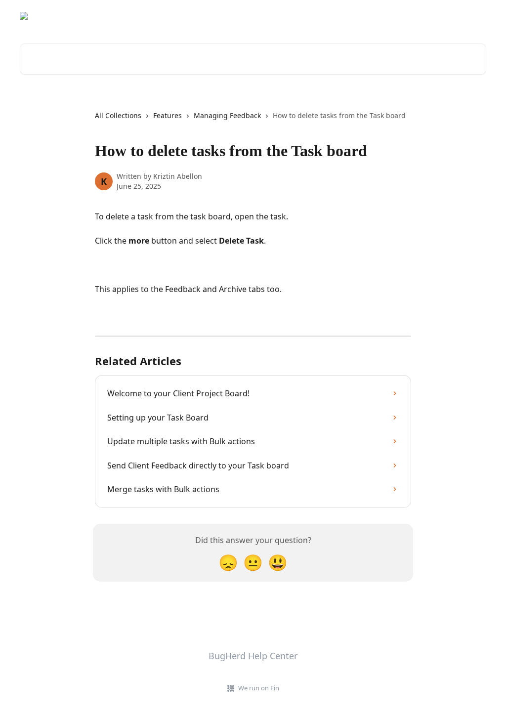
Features (167, 115)
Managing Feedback (227, 115)
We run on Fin (258, 687)
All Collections (118, 115)
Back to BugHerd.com (443, 15)
